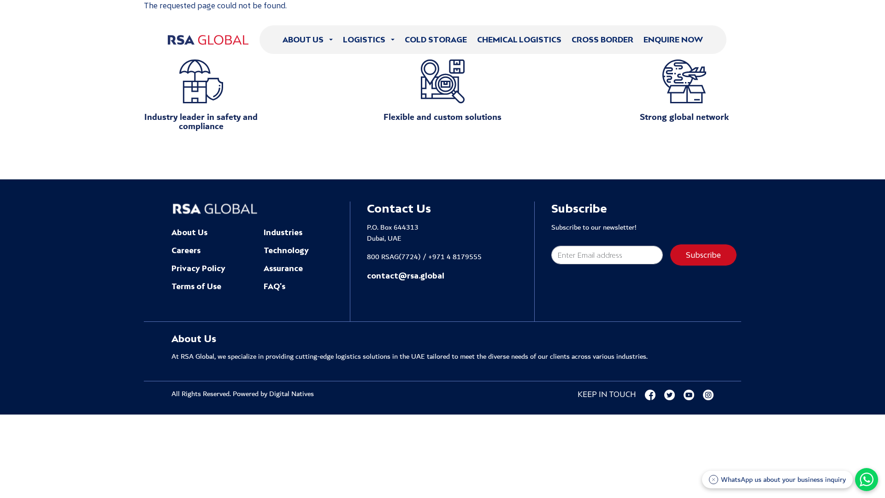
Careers (186, 250)
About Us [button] (304, 39)
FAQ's (274, 286)
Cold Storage (436, 39)
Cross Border (602, 39)
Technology (286, 250)
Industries (283, 232)
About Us (189, 232)
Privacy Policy (198, 268)
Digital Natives (291, 394)
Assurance (283, 268)
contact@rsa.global (405, 275)
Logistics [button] (365, 39)
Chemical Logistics (519, 39)
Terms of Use (196, 286)
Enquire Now (673, 39)
